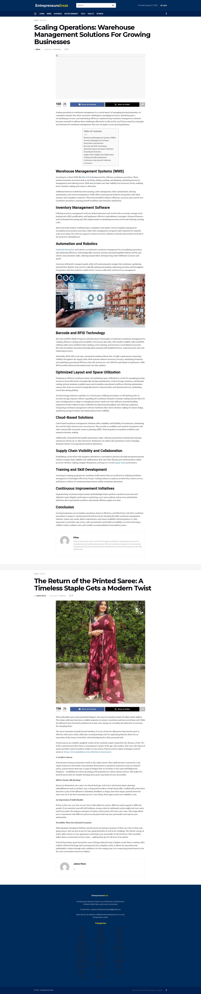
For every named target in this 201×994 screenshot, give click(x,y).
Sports (119, 940)
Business (58, 14)
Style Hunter (119, 949)
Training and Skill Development (95, 158)
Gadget (100, 928)
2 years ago (48, 49)
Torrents (119, 955)
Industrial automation (65, 249)
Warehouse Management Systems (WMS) (100, 138)
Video (119, 964)
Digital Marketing (82, 952)
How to (100, 946)
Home (42, 14)
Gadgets (100, 931)
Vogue (119, 967)
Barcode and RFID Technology (95, 146)
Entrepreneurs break (82, 964)
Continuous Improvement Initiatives (97, 160)
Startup (119, 943)
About (141, 990)
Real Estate (119, 928)
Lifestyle (100, 955)
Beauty (82, 934)
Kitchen (100, 949)
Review (119, 934)
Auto (82, 931)
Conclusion (88, 163)
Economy (81, 955)
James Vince (41, 596)
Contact (159, 990)
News (49, 14)
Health (91, 14)
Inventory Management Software (96, 141)
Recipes (119, 931)
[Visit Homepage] (53, 5)
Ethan (38, 49)
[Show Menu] (35, 14)
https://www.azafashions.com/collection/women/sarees (87, 752)
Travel (119, 958)
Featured (81, 970)
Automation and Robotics (94, 143)
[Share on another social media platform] (142, 104)
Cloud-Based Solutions (93, 152)
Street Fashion (119, 946)
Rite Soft (86, 177)
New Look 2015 (100, 964)
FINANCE (82, 973)
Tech (83, 14)
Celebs (82, 943)
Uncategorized (119, 961)
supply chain (120, 462)
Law (100, 952)
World (119, 973)
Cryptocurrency (82, 949)
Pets (100, 973)
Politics (100, 976)
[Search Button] (113, 5)
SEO (119, 937)
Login (164, 5)
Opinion (99, 14)
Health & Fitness (100, 940)
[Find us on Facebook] (166, 14)
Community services (82, 946)
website (119, 970)
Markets (100, 958)
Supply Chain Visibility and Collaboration (99, 155)
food (82, 976)
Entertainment (71, 14)
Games (100, 934)
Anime (81, 928)
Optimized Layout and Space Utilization (99, 149)
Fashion (42, 574)
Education (82, 958)
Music (100, 961)
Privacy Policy (150, 990)
